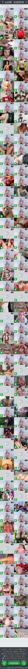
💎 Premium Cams (6, 660)
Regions (9, 667)
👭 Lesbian (18, 656)
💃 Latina (16, 649)
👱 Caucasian (23, 649)
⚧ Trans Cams (22, 658)
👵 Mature (16, 651)
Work (13, 667)
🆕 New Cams (5, 658)
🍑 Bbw (24, 653)
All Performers (21, 667)
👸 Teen (22, 651)
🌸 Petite (6, 656)
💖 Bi (23, 656)
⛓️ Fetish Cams (16, 660)
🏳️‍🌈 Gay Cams (14, 658)
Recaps (16, 667)
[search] (23, 663)
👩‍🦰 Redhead (18, 653)
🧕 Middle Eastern (8, 651)
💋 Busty (12, 656)
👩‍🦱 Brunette (11, 653)
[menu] (4, 663)
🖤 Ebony (10, 649)
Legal (26, 667)
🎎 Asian (4, 649)
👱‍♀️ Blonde (4, 653)
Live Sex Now (14, 663)
